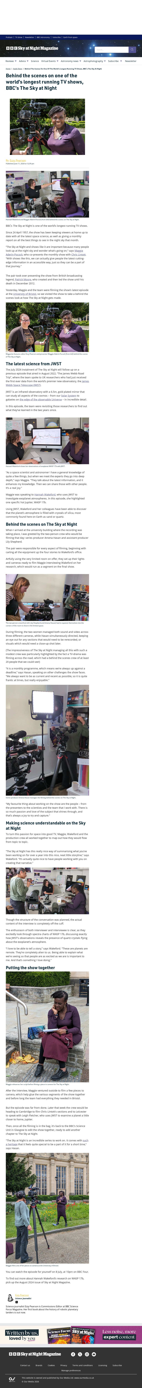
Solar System (68, 395)
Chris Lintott (78, 254)
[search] (132, 50)
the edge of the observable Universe (41, 399)
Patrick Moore (23, 279)
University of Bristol (24, 294)
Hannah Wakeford (44, 494)
